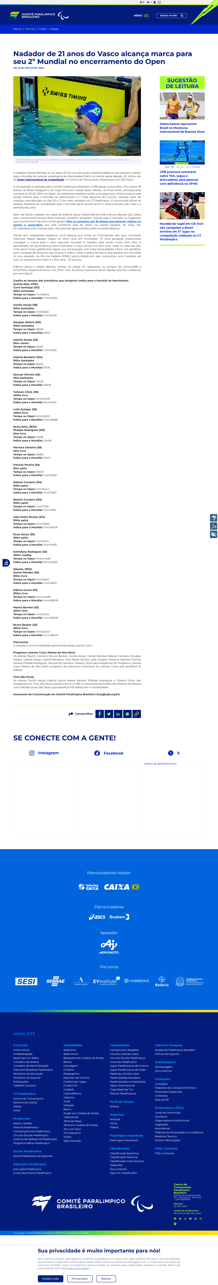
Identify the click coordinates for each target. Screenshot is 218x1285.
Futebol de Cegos (75, 1081)
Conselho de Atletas (26, 1061)
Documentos (118, 1169)
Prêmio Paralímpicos (123, 1093)
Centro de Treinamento (28, 1098)
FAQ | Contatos (164, 1153)
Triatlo (67, 1136)
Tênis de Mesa (72, 1121)
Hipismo (69, 1097)
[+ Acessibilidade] (213, 534)
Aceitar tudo (50, 1278)
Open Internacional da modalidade (40, 179)
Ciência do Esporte (167, 1053)
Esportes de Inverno (76, 1077)
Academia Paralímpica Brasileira (175, 1050)
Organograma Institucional (172, 1120)
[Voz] (213, 526)
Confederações (22, 1053)
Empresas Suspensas (168, 1091)
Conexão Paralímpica (123, 1061)
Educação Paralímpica (27, 1169)
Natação (69, 1105)
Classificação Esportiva (124, 1153)
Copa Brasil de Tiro (121, 1089)
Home (17, 28)
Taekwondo (71, 1117)
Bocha (68, 1061)
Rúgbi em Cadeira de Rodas (81, 1113)
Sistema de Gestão (25, 1102)
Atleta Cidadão (22, 1123)
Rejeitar (106, 1278)
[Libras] (213, 518)
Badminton (71, 1053)
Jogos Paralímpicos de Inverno (129, 1065)
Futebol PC (71, 1085)
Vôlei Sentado (72, 1140)
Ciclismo (69, 1069)
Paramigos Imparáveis (124, 1140)
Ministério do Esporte (27, 1077)
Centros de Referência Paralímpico (35, 1139)
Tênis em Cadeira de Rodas (81, 1125)
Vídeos (54, 28)
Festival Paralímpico (25, 1127)
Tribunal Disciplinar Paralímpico (33, 1069)
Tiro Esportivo (72, 1132)
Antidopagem (164, 1066)
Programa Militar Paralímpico (31, 1143)
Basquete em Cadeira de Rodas (84, 1057)
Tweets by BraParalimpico (160, 763)
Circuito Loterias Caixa (124, 1053)
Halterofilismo (72, 1093)
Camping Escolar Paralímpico (31, 1131)
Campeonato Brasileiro (124, 1050)
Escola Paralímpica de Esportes (33, 1156)
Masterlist (116, 1165)
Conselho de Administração (30, 1065)
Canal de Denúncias (167, 1112)
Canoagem (71, 1065)
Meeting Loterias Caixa (124, 1073)
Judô (67, 1101)
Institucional (21, 1050)
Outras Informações (167, 1140)
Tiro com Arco (72, 1129)
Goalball (69, 1089)
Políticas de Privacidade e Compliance (179, 1132)
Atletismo (70, 1050)
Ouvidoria (161, 1116)
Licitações (161, 1083)
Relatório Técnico (166, 1136)
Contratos (161, 1095)
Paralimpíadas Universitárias (128, 1081)
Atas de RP (162, 1099)
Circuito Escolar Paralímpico (31, 1135)
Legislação (161, 1124)
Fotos (42, 28)
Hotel (16, 1110)
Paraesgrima (71, 1073)
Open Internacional (122, 1085)
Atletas (114, 1106)
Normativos (162, 1128)
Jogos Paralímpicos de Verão (128, 1069)
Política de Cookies (78, 1268)
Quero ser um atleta (26, 1057)
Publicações (21, 1081)
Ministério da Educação (28, 1073)
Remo (67, 1109)
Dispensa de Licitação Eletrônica (175, 1087)
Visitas (17, 1106)
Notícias (30, 28)
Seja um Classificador (123, 1172)
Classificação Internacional (127, 1161)
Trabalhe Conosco (24, 1085)
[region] (109, 1265)
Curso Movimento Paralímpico (32, 1172)
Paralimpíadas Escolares (125, 1077)
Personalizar (80, 1278)
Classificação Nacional (124, 1157)
